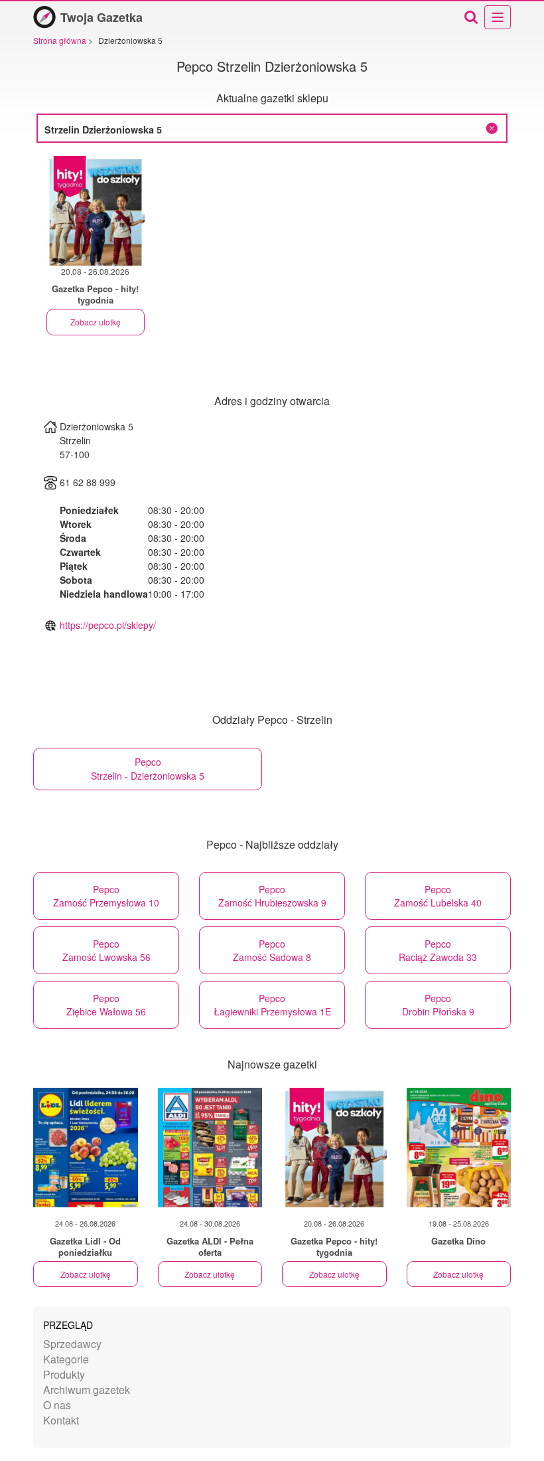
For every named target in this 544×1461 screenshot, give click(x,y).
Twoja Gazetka (101, 17)
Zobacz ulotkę (95, 321)
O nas (57, 1405)
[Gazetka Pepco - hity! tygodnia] (334, 1147)
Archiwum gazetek (86, 1389)
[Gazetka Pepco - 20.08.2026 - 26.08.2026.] (95, 211)
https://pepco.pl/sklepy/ (108, 625)
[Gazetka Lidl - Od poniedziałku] (85, 1147)
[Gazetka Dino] (459, 1147)
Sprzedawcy (72, 1343)
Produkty (64, 1374)
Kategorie (66, 1359)
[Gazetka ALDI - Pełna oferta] (210, 1147)
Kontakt (61, 1420)
